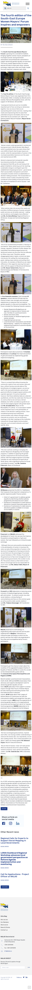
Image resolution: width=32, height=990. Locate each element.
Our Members (5, 922)
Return (4, 808)
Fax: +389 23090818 (10, 948)
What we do (4, 925)
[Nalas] (11, 3)
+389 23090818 (8, 944)
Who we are (4, 919)
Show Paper (5, 846)
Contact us (4, 930)
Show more (5, 886)
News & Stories (5, 927)
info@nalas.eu (8, 951)
